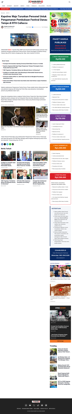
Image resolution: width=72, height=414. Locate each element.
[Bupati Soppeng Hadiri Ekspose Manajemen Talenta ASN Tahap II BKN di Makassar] (53, 376)
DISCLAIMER (36, 408)
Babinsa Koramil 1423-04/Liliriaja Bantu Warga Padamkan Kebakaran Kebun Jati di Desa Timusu (64, 366)
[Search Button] (69, 2)
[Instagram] (26, 405)
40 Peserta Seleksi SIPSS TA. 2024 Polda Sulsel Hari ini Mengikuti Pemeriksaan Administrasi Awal (23, 77)
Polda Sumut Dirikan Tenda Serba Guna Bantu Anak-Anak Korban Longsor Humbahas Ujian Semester (25, 81)
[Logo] (36, 401)
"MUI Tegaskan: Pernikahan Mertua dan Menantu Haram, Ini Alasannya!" (21, 70)
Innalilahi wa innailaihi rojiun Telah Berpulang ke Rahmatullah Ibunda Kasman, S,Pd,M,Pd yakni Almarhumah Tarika (23, 73)
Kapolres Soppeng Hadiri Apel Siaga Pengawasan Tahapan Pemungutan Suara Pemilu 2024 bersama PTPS (23, 66)
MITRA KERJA (52, 408)
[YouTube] (30, 405)
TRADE (27, 5)
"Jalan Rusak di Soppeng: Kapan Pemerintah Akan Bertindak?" (59, 335)
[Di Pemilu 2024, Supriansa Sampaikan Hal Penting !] (24, 174)
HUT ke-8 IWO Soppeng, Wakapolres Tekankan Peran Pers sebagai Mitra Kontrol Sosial (64, 383)
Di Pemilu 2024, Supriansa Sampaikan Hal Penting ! (23, 181)
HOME (3, 5)
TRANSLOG (34, 5)
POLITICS (49, 5)
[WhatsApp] (10, 144)
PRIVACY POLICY (44, 408)
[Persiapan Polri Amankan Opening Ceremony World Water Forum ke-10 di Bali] (24, 156)
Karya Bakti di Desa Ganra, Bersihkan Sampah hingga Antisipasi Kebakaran (35, 8)
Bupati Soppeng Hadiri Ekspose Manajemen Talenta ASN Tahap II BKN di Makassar (63, 375)
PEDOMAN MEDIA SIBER (27, 408)
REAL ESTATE (42, 5)
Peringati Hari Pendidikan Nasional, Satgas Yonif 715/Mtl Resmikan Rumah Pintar (60, 328)
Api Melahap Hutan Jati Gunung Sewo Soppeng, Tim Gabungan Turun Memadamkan (64, 358)
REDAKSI (19, 408)
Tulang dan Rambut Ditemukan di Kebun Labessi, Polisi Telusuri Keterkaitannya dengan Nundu (64, 350)
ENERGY (22, 5)
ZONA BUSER (33, 411)
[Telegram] (7, 144)
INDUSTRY (16, 5)
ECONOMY (9, 5)
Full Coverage (60, 341)
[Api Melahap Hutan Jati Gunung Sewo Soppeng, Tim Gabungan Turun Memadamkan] (53, 359)
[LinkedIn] (46, 405)
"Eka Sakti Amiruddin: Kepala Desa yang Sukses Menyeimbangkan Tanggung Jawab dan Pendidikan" (60, 319)
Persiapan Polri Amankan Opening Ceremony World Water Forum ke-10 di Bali (23, 63)
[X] (5, 144)
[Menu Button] (2, 2)
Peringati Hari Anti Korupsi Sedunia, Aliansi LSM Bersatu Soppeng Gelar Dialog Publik (39, 182)
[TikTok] (38, 405)
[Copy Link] (13, 144)
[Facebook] (2, 144)
